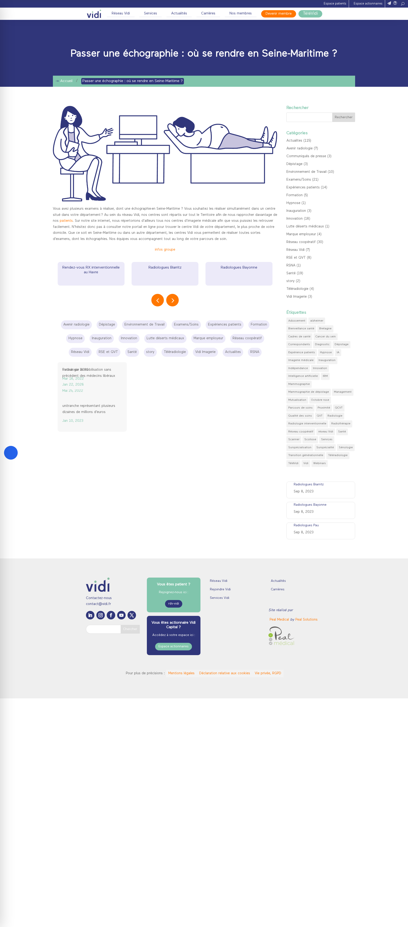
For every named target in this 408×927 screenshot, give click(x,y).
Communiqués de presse (306, 156)
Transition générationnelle (305, 455)
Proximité (324, 407)
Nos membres (241, 13)
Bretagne (325, 328)
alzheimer (316, 320)
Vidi (305, 463)
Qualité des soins (300, 415)
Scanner (293, 439)
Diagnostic (322, 344)
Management (343, 392)
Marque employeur (301, 234)
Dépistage (294, 164)
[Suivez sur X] (132, 666)
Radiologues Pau (306, 525)
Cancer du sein (325, 336)
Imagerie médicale (301, 360)
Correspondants (299, 344)
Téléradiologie (297, 289)
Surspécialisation (299, 447)
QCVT (339, 407)
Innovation (294, 219)
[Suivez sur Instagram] (100, 666)
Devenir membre (279, 14)
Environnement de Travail (306, 172)
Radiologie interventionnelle (307, 423)
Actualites (294, 141)
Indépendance (298, 368)
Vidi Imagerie (296, 297)
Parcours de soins (300, 407)
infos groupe (165, 250)
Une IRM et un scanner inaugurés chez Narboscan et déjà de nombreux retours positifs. (161, 413)
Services (150, 13)
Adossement (296, 320)
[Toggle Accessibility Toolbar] (11, 452)
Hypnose (293, 203)
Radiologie (334, 415)
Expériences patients (303, 187)
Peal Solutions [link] (306, 670)
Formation (294, 195)
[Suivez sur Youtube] (121, 666)
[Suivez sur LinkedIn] (90, 666)
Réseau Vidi (121, 13)
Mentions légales (181, 724)
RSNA (290, 265)
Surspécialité (325, 447)
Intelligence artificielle (303, 376)
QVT (320, 415)
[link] (280, 670)
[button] (172, 300)
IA (338, 352)
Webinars (319, 463)
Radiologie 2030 (221, 437)
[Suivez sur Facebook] (111, 666)
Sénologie (346, 447)
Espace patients (335, 3)
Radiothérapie (340, 423)
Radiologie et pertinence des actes (236, 407)
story (290, 281)
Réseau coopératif (301, 242)
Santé (291, 273)
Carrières (208, 13)
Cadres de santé (299, 336)
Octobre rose (320, 400)
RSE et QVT (296, 258)
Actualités (179, 13)
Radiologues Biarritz (165, 268)
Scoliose (310, 439)
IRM (325, 376)
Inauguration (296, 211)
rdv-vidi (173, 654)
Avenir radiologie (299, 148)
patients (66, 221)
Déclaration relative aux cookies (224, 724)
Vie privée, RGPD (267, 724)
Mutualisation (297, 400)
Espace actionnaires (368, 3)
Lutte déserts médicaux (305, 226)
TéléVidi (310, 14)
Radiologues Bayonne (239, 268)
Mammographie (299, 384)
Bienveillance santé (301, 328)
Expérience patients (301, 352)
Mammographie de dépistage (308, 392)
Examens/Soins (298, 180)
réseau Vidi (325, 431)
